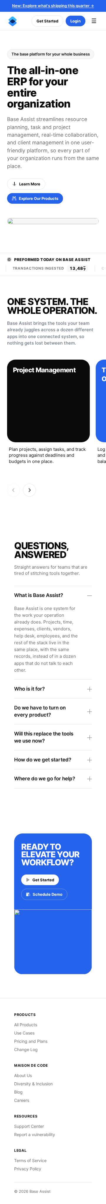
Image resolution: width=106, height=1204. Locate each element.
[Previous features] (13, 490)
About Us (23, 1075)
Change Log (26, 1049)
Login (75, 21)
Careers (21, 1100)
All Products (25, 1024)
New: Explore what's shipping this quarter (53, 5)
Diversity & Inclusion (33, 1083)
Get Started (47, 21)
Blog (18, 1091)
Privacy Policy (27, 1168)
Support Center (29, 1126)
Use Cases (24, 1032)
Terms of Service (30, 1160)
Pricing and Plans (30, 1041)
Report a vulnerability (34, 1134)
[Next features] (29, 490)
